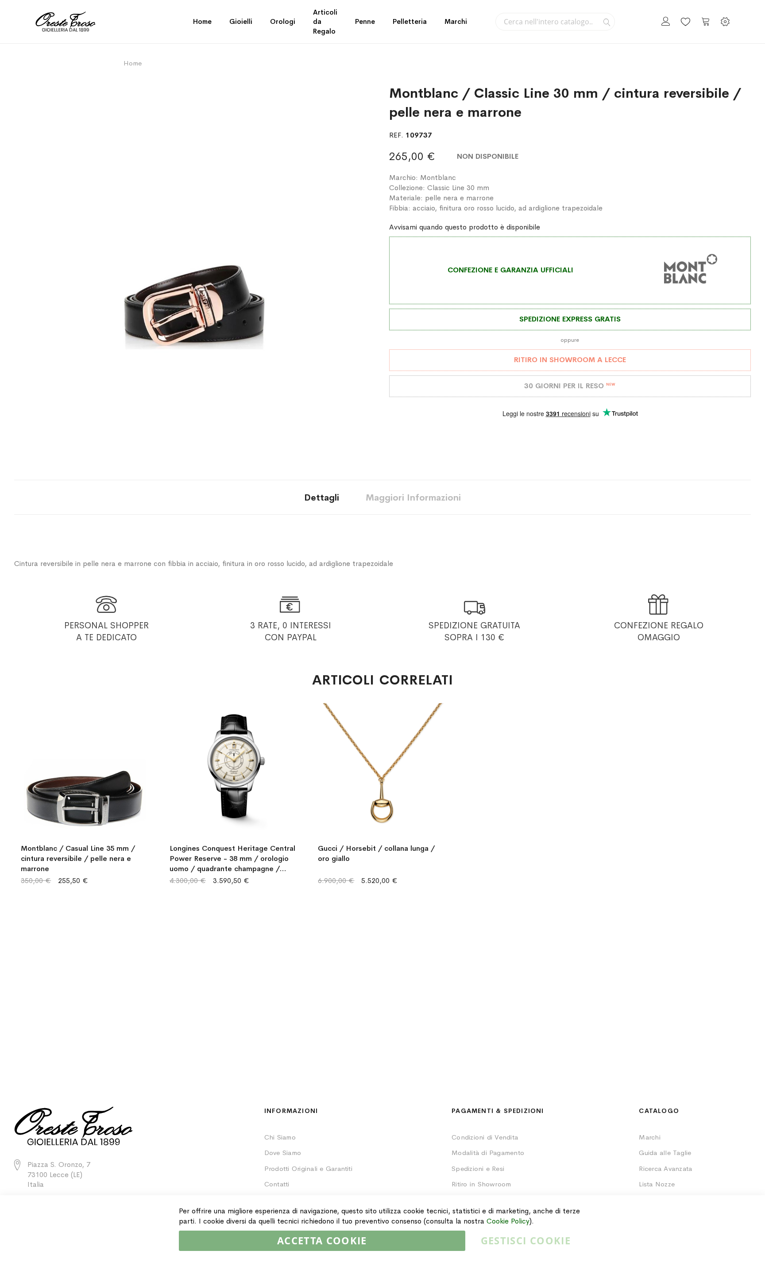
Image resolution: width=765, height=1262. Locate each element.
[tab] (321, 497)
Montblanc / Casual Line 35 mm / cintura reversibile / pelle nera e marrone (78, 858)
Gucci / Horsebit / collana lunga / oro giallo (376, 853)
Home (202, 21)
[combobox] (555, 22)
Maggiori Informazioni (413, 497)
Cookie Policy (508, 1221)
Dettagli (321, 497)
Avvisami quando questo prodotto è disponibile (464, 227)
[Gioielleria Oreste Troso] (65, 21)
